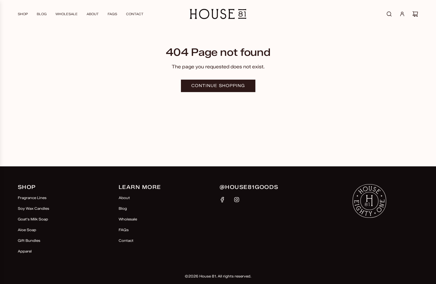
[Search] (389, 13)
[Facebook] (222, 199)
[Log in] (402, 13)
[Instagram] (236, 199)
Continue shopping (218, 85)
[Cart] (415, 13)
